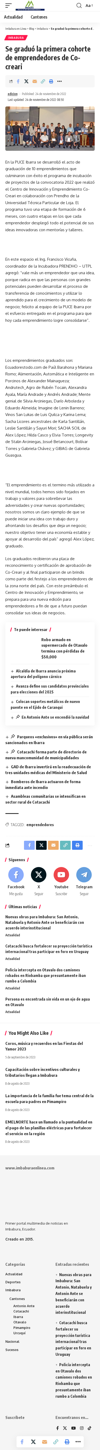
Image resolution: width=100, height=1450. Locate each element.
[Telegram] (84, 882)
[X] (38, 882)
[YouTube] (73, 1428)
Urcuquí (19, 1333)
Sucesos (11, 1350)
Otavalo (19, 1322)
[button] (9, 5)
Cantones (17, 1299)
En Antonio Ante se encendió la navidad (55, 717)
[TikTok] (89, 1428)
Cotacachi (21, 1311)
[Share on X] (26, 81)
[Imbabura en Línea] (29, 5)
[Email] (34, 81)
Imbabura (16, 37)
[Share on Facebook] (18, 81)
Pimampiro (21, 1328)
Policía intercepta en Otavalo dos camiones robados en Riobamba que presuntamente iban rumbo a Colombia (45, 975)
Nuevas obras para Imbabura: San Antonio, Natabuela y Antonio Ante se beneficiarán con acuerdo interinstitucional (44, 922)
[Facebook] (16, 882)
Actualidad (12, 935)
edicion (13, 94)
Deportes (13, 1282)
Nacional (12, 1342)
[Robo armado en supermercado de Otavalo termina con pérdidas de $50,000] (24, 648)
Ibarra (18, 1317)
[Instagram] (81, 1428)
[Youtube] (61, 882)
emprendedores (40, 824)
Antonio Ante (24, 1306)
